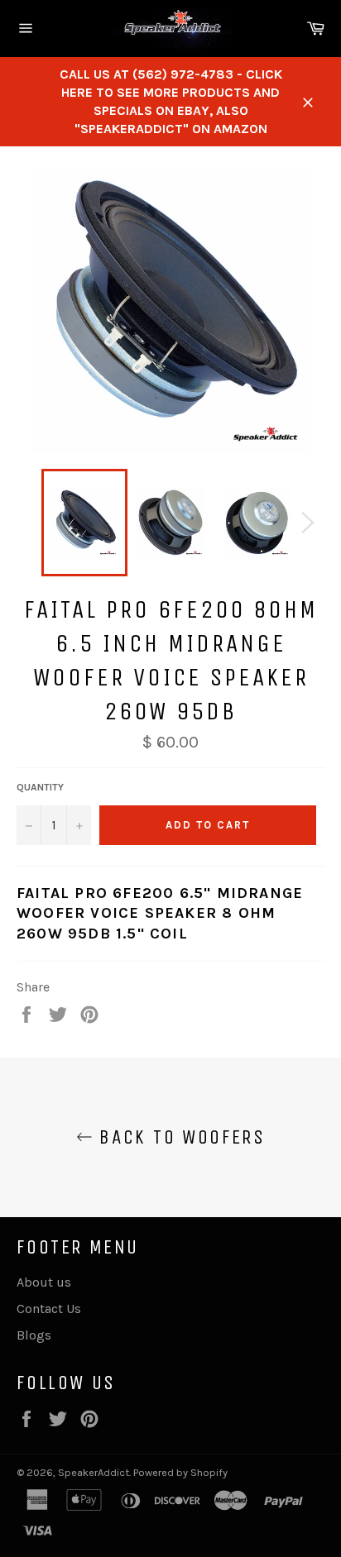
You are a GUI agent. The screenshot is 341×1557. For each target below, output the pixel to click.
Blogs (34, 1335)
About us (44, 1282)
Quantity (40, 787)
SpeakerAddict (93, 1472)
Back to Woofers (179, 1137)
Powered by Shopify (180, 1472)
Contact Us (49, 1308)
